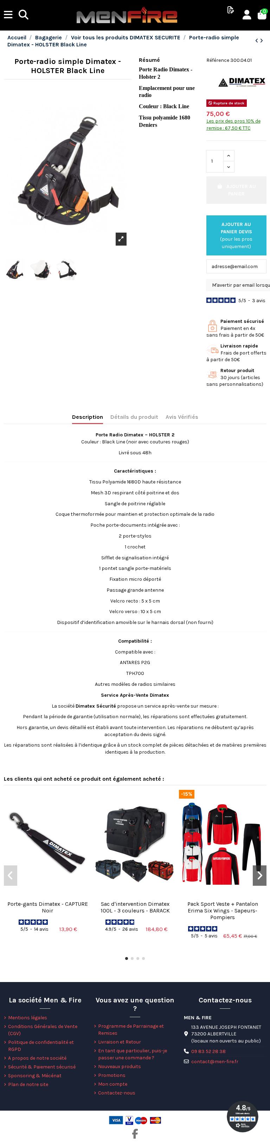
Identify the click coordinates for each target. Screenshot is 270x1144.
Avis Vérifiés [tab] (182, 417)
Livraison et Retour (119, 1042)
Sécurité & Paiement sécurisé (42, 1067)
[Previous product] (257, 41)
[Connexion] (247, 15)
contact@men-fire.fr (214, 1062)
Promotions (112, 1075)
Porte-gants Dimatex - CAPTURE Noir (47, 907)
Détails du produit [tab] (134, 417)
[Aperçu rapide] (47, 894)
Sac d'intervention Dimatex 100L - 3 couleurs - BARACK (135, 907)
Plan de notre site (28, 1084)
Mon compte (112, 1084)
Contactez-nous (116, 1093)
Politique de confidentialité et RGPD (41, 1045)
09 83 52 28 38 (208, 1051)
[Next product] (261, 41)
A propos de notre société (37, 1058)
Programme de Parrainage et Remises (131, 1029)
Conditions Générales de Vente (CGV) (42, 1029)
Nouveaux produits (119, 1067)
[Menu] (8, 15)
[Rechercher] (23, 15)
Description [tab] (87, 417)
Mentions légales (27, 1018)
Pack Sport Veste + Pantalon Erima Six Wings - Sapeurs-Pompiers (222, 911)
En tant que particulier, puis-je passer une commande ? (132, 1054)
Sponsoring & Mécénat (35, 1076)
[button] (126, 958)
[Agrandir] (121, 239)
